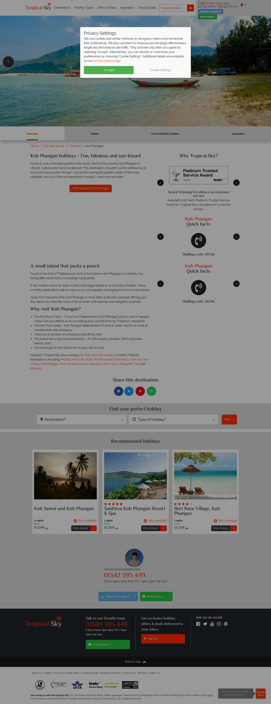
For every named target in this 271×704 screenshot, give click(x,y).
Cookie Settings (160, 70)
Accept (109, 70)
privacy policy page (107, 61)
